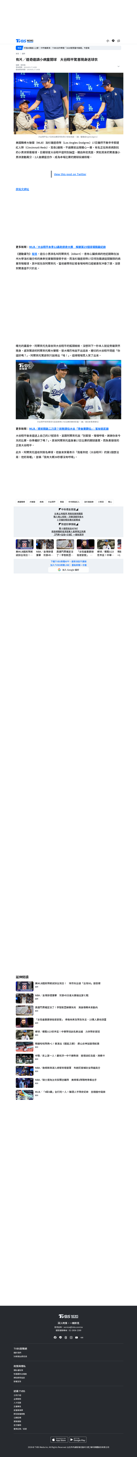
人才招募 (17, 1402)
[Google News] (82, 1337)
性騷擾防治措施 (20, 1374)
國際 (23, 53)
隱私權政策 (18, 1370)
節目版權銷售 (19, 1413)
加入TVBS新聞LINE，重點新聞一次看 (68, 565)
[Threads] (65, 1337)
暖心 (110, 501)
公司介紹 (17, 1395)
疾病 (41, 501)
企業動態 (17, 1399)
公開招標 (17, 1417)
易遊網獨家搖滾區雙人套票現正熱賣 (68, 531)
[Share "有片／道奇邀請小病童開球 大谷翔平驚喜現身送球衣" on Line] (113, 40)
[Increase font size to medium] (107, 40)
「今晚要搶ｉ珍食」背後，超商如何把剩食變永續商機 (46, 48)
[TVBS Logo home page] (24, 41)
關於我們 (17, 1352)
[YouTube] (76, 1337)
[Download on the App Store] (59, 1440)
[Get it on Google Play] (77, 1440)
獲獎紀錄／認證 (20, 1428)
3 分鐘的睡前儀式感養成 (68, 519)
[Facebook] (55, 1337)
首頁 (17, 53)
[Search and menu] (118, 40)
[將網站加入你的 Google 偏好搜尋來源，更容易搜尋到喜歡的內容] (68, 569)
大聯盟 (32, 501)
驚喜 (62, 501)
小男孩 (101, 501)
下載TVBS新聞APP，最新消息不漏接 (68, 561)
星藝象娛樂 (18, 1410)
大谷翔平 (52, 501)
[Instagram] (71, 1337)
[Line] (60, 1337)
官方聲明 (17, 1425)
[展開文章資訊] (118, 66)
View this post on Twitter (70, 174)
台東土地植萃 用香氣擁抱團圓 (68, 513)
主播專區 (17, 1406)
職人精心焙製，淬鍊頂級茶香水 (68, 516)
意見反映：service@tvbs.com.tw (68, 1327)
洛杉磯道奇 (89, 501)
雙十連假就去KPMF (68, 528)
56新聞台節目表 (20, 1356)
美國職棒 (21, 501)
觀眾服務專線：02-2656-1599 (68, 1330)
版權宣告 (17, 1381)
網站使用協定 (19, 1377)
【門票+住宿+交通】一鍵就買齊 (68, 534)
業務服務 (17, 1421)
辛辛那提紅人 (74, 501)
